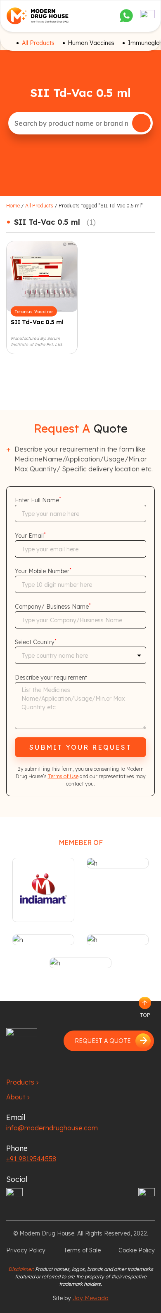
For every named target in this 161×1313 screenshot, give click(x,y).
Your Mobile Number (43, 571)
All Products (38, 43)
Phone (17, 1148)
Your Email (30, 535)
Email (15, 1117)
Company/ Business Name (53, 606)
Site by (81, 1298)
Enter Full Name (38, 500)
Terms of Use (63, 776)
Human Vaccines (91, 43)
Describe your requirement (51, 677)
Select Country (36, 642)
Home (13, 205)
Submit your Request (80, 747)
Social (16, 1179)
